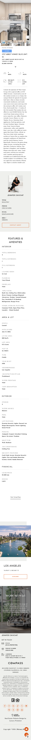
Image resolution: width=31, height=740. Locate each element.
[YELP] (13, 709)
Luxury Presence (15, 721)
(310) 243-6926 (6, 208)
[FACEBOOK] (4, 705)
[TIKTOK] (17, 705)
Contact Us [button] (15, 623)
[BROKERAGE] (17, 709)
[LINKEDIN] (13, 705)
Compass (17, 677)
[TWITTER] (22, 705)
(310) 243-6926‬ (9, 650)
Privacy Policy (22, 729)
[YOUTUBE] (26, 705)
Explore (15, 576)
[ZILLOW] (22, 709)
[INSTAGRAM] (9, 705)
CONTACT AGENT (15, 225)
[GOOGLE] (9, 709)
